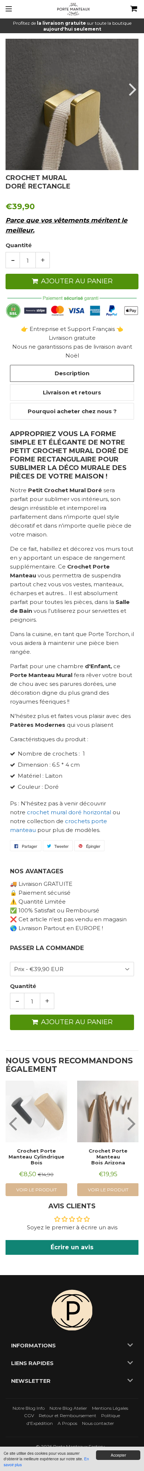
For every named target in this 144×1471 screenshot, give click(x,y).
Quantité (19, 245)
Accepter (118, 1455)
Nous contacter (98, 1423)
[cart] (128, 9)
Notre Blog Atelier (68, 1408)
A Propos (67, 1423)
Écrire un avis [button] (72, 1247)
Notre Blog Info (29, 1408)
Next (132, 89)
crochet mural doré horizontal (69, 812)
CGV (29, 1415)
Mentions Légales (110, 1408)
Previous (12, 89)
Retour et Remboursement (67, 1415)
